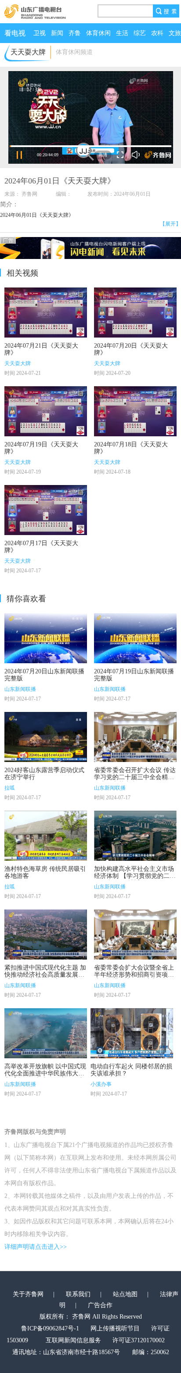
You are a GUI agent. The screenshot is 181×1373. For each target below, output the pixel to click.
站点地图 (125, 1294)
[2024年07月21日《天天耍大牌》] (45, 313)
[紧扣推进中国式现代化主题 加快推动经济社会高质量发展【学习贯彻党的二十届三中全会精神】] (45, 934)
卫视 (39, 33)
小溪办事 (101, 1084)
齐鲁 (75, 33)
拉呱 (9, 788)
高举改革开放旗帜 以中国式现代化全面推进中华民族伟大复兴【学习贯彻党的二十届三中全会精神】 (45, 1077)
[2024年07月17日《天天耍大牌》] (45, 510)
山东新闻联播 (20, 689)
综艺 (140, 33)
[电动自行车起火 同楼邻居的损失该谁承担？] (131, 1033)
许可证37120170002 (138, 1340)
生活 (122, 33)
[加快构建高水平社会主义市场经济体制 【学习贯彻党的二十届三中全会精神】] (135, 836)
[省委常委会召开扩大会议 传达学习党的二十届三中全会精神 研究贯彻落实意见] (135, 737)
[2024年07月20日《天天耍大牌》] (135, 313)
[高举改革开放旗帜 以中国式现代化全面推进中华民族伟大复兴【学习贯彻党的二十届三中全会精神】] (45, 1033)
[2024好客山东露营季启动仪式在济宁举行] (45, 737)
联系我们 (78, 1294)
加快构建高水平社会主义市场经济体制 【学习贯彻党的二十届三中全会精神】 (135, 876)
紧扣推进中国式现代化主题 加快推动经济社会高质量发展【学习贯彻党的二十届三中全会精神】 (45, 978)
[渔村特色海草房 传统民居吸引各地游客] (45, 836)
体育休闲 (98, 33)
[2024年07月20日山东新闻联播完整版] (45, 638)
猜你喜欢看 (26, 598)
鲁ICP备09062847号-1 (50, 1328)
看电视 (14, 33)
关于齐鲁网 (28, 1294)
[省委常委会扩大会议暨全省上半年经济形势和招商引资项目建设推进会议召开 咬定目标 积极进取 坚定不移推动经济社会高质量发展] (135, 934)
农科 (157, 33)
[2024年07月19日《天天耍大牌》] (45, 411)
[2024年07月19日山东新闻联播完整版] (135, 638)
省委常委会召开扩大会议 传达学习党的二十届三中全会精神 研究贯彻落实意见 (135, 777)
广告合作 (100, 1305)
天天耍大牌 (17, 363)
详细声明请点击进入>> (35, 1247)
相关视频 (22, 273)
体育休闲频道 (74, 52)
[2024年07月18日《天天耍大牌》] (135, 411)
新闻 (57, 33)
